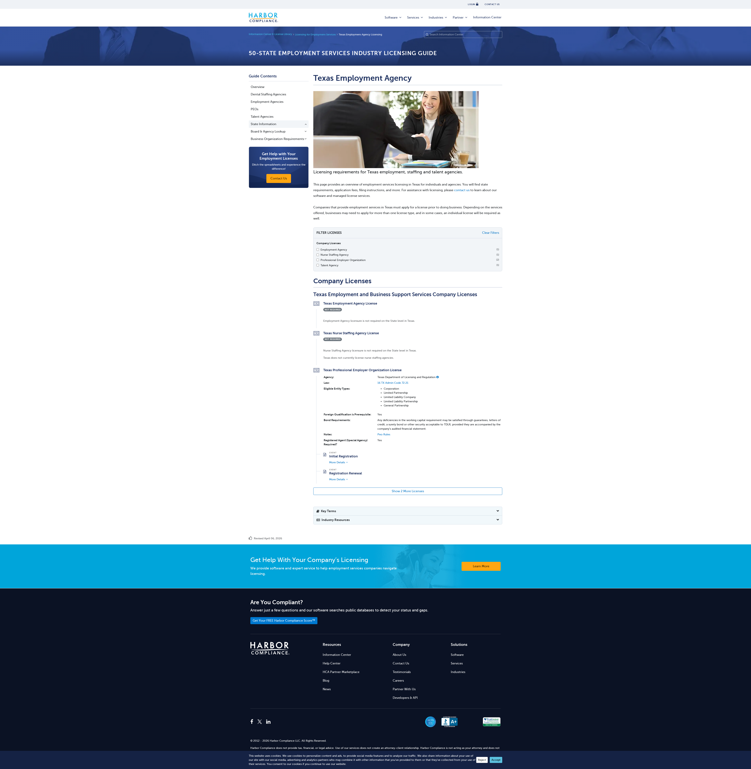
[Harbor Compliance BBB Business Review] (447, 721)
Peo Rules (383, 434)
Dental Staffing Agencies (268, 94)
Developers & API (405, 698)
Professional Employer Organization (343, 260)
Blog (326, 680)
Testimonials (402, 672)
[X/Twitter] (259, 722)
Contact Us (401, 663)
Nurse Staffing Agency (335, 254)
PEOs (254, 109)
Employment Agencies (267, 102)
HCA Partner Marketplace (341, 672)
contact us (462, 190)
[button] (437, 377)
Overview (257, 87)
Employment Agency (334, 249)
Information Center (487, 17)
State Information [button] (263, 124)
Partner (458, 17)
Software (391, 17)
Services (413, 17)
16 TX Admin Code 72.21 (392, 382)
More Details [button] (337, 462)
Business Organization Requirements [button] (277, 139)
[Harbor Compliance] (269, 648)
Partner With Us (404, 689)
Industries (436, 17)
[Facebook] (252, 722)
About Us (399, 655)
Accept (495, 759)
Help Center (331, 663)
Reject (482, 759)
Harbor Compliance (263, 17)
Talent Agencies (262, 116)
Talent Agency (329, 265)
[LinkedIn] (268, 722)
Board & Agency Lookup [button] (268, 131)
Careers (398, 680)
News (327, 689)
